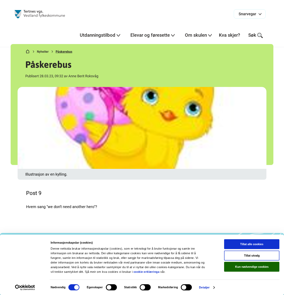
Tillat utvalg (252, 255)
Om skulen (196, 35)
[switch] (111, 287)
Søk (252, 35)
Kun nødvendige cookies (252, 266)
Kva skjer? (229, 35)
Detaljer (204, 287)
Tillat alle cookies (251, 244)
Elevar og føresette (150, 35)
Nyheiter (43, 52)
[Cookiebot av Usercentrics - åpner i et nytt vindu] (25, 287)
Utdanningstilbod (97, 35)
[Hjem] (27, 52)
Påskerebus (64, 52)
